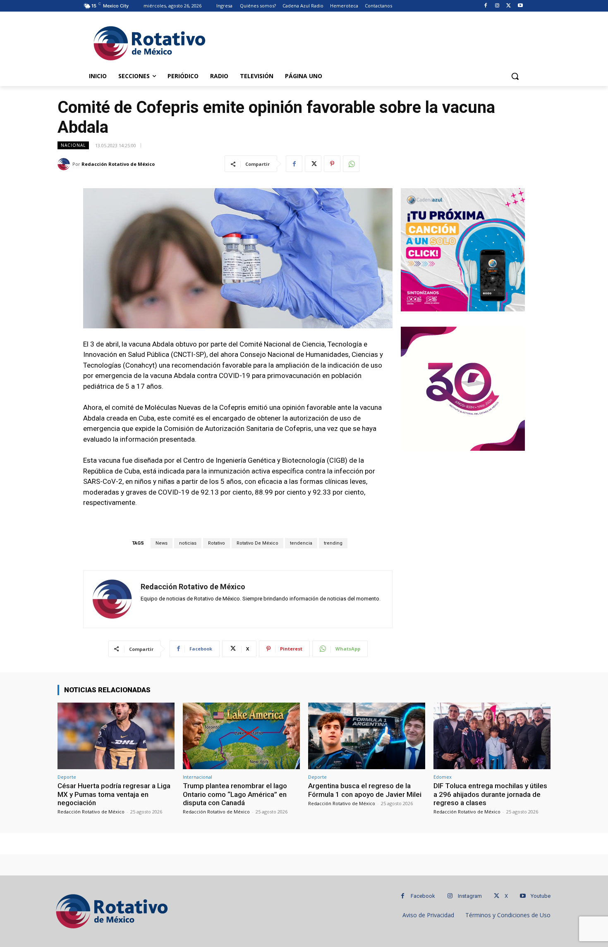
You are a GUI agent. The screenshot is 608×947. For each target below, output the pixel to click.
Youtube (541, 896)
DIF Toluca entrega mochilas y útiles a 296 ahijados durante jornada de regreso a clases (490, 794)
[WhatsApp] (351, 163)
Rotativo (216, 543)
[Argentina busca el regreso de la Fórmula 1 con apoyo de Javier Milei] (366, 736)
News (162, 543)
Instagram (470, 896)
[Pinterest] (332, 163)
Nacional (73, 145)
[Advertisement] (366, 41)
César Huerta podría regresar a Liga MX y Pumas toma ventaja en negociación (113, 794)
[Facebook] (486, 6)
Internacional (197, 777)
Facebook (423, 896)
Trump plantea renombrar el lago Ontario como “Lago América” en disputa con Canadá (235, 794)
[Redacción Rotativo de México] (64, 164)
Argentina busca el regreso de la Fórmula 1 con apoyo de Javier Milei (364, 790)
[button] (515, 76)
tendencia (301, 543)
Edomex (442, 777)
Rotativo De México (257, 543)
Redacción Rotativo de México (118, 164)
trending (333, 543)
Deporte (66, 777)
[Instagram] (497, 6)
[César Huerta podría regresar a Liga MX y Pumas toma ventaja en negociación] (116, 736)
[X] (508, 6)
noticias (187, 543)
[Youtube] (520, 6)
